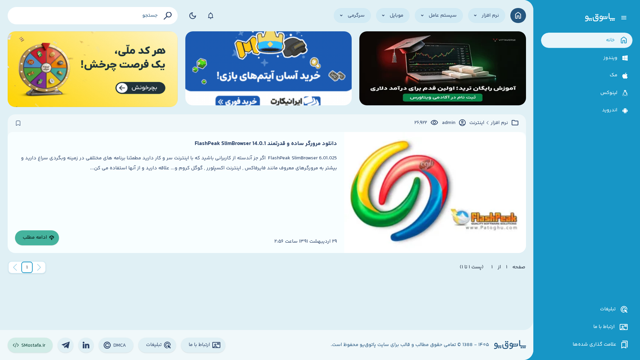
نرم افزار (499, 123)
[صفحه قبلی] (39, 267)
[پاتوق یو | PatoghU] (600, 18)
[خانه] (518, 15)
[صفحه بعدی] (15, 267)
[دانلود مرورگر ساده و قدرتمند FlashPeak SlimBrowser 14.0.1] (435, 192)
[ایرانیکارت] (268, 69)
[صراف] (93, 69)
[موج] (442, 69)
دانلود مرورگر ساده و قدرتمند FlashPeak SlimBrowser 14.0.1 (266, 143)
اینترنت (476, 123)
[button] (27, 267)
